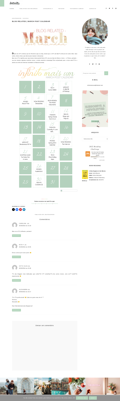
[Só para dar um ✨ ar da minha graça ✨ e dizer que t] (94, 386)
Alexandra (23, 289)
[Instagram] (99, 64)
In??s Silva (23, 266)
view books (102, 160)
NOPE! (93, 397)
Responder (16, 235)
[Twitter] (93, 64)
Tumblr (33, 203)
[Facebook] (90, 64)
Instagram (49, 203)
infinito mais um (16, 3)
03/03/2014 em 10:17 (25, 291)
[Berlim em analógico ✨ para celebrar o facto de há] (42, 386)
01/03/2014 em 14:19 (25, 225)
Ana (92, 152)
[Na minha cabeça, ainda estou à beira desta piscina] (60, 386)
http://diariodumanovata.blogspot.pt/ (22, 306)
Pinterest (55, 203)
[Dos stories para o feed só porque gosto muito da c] (77, 386)
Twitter (44, 203)
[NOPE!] (118, 398)
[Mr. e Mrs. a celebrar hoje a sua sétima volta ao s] (8, 386)
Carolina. (23, 223)
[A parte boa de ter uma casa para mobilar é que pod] (111, 386)
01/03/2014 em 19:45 (25, 247)
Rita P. (21, 244)
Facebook (38, 203)
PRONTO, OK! (82, 397)
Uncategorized (16, 18)
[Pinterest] (96, 64)
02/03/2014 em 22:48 (25, 268)
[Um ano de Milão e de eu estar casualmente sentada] (25, 386)
